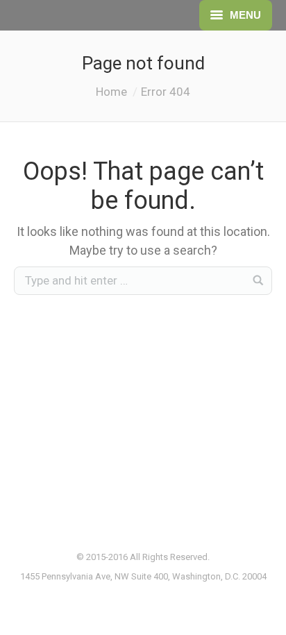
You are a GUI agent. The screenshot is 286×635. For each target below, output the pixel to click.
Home (111, 92)
